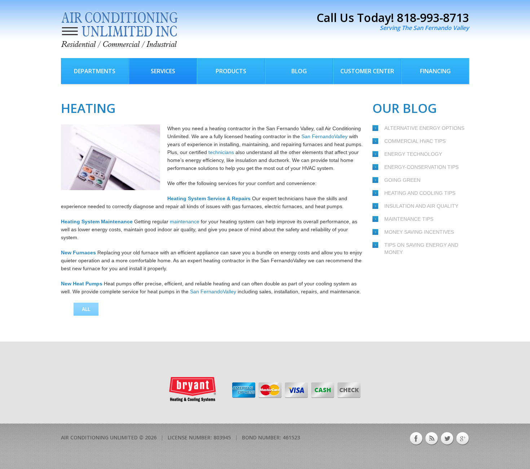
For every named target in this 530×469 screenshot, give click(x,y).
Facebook (416, 438)
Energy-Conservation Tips (421, 167)
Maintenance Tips (408, 219)
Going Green (402, 180)
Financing (435, 71)
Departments (94, 71)
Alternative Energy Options (424, 128)
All (86, 309)
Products (231, 71)
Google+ (462, 438)
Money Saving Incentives (419, 232)
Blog (299, 71)
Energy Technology (413, 154)
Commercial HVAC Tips (415, 141)
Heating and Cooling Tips (419, 193)
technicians (221, 152)
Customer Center (367, 71)
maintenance (184, 221)
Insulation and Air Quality (421, 206)
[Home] (119, 30)
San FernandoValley (324, 136)
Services (163, 71)
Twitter (447, 438)
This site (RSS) (431, 438)
